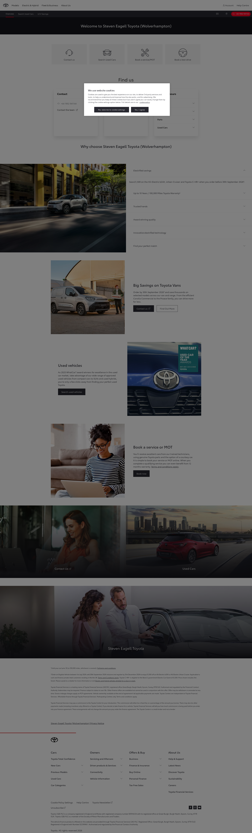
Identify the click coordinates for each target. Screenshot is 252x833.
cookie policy (144, 102)
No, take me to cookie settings (111, 109)
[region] (127, 99)
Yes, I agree (140, 109)
